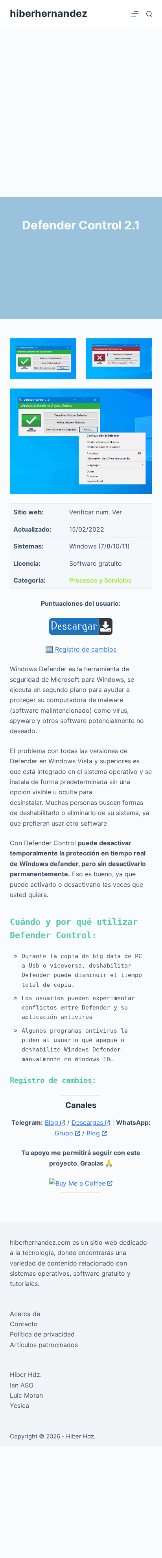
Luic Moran (26, 1395)
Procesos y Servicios (100, 580)
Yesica (19, 1405)
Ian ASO (21, 1385)
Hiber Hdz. (26, 1374)
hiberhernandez (48, 13)
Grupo (65, 1133)
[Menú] (134, 13)
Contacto (24, 1324)
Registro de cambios (85, 649)
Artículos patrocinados (44, 1345)
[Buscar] (149, 14)
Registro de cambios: (53, 1080)
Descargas (88, 1122)
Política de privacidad (42, 1334)
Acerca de (25, 1314)
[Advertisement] (81, 112)
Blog (52, 1122)
